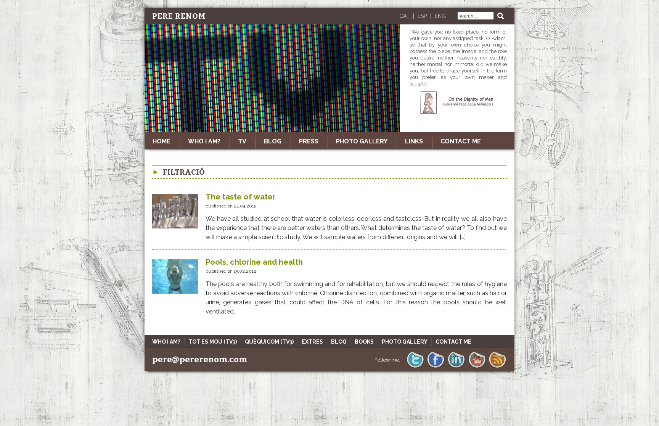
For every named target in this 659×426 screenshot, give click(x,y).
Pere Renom (179, 16)
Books (364, 342)
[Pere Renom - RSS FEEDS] (497, 367)
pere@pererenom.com (199, 359)
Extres (312, 342)
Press (308, 141)
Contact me (460, 141)
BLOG (272, 141)
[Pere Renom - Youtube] (477, 367)
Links (414, 141)
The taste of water (241, 196)
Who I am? (204, 141)
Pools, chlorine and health (254, 262)
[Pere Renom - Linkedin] (456, 367)
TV (242, 141)
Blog (339, 342)
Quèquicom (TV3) (269, 342)
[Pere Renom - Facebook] (435, 367)
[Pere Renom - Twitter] (415, 367)
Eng (440, 16)
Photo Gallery (405, 342)
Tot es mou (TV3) (212, 342)
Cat (404, 16)
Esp (422, 16)
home (161, 141)
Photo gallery (361, 141)
